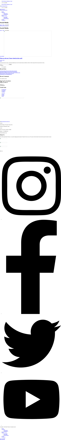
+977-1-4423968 (2, 438)
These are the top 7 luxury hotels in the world (11, 58)
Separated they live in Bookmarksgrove (6, 74)
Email (1, 84)
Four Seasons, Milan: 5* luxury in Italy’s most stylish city (8, 71)
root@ (1, 61)
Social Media (2, 56)
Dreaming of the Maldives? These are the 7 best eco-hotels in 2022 (10, 72)
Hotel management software (4, 25)
